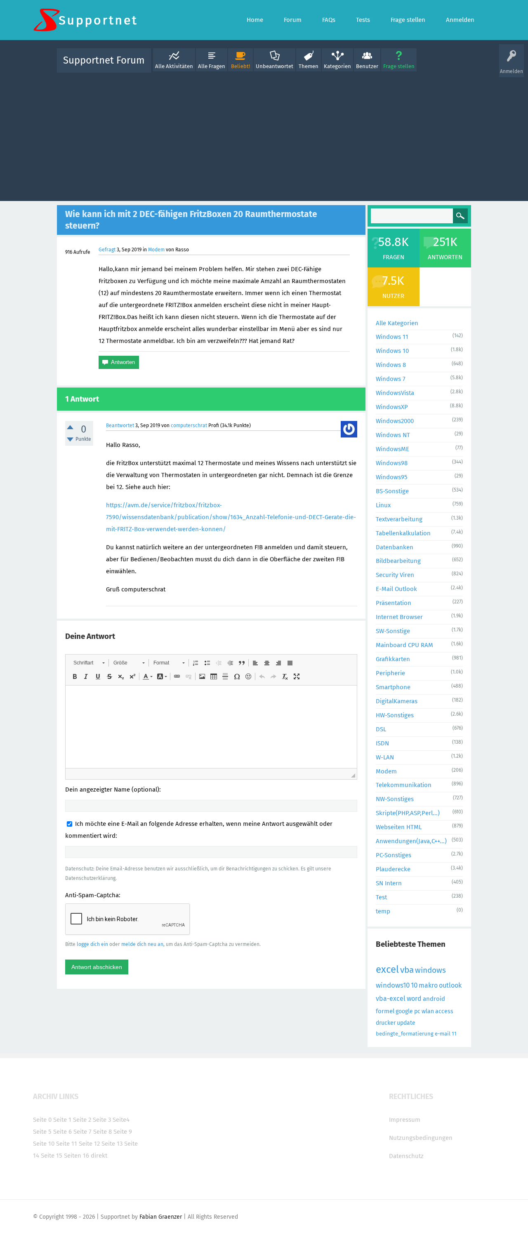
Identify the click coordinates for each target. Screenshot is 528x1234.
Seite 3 (102, 1119)
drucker (386, 1022)
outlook (450, 985)
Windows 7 (390, 379)
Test (381, 897)
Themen (308, 66)
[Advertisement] (264, 135)
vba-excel (390, 998)
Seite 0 (42, 1119)
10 (414, 985)
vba (407, 970)
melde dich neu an (142, 944)
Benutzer (367, 66)
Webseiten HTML (399, 827)
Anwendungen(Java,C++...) (411, 841)
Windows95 (392, 477)
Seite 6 (62, 1131)
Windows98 (392, 463)
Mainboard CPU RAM (404, 645)
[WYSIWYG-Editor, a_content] (211, 727)
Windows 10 (392, 351)
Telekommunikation (403, 785)
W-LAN (385, 757)
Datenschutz (406, 1156)
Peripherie (390, 673)
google (404, 1011)
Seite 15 (51, 1155)
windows (430, 970)
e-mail (442, 1034)
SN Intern (389, 883)
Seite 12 (89, 1143)
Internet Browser (399, 617)
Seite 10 (43, 1143)
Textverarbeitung (399, 519)
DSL (381, 729)
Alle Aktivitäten (174, 66)
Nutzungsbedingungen (421, 1138)
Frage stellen (399, 66)
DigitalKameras (396, 701)
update (406, 1022)
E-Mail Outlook (396, 589)
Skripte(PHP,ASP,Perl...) (408, 813)
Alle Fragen (211, 66)
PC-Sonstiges (393, 855)
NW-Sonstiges (395, 799)
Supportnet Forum (104, 60)
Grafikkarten (393, 659)
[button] (89, 663)
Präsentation (393, 603)
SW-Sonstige (393, 631)
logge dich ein (92, 944)
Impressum (404, 1119)
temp (383, 911)
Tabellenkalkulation (403, 533)
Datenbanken (394, 547)
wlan (428, 1011)
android (434, 998)
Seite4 (121, 1119)
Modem (156, 250)
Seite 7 (82, 1131)
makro (428, 985)
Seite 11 (66, 1143)
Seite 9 (122, 1131)
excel (387, 969)
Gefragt (107, 250)
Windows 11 (392, 336)
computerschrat (189, 425)
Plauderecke (393, 869)
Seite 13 (112, 1143)
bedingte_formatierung (405, 1034)
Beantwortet (120, 425)
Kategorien (337, 66)
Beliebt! (240, 66)
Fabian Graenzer (160, 1216)
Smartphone (393, 687)
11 (454, 1034)
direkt (99, 1155)
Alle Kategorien (397, 323)
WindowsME (392, 449)
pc (417, 1011)
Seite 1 (62, 1119)
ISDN (382, 743)
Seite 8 (102, 1131)
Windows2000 (395, 421)
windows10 (393, 985)
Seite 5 (42, 1131)
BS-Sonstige (392, 491)
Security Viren (395, 575)
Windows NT (393, 435)
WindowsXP (392, 407)
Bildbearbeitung (398, 561)
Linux (383, 505)
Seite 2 (82, 1119)
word (414, 998)
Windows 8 (391, 365)
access (444, 1011)
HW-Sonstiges (395, 715)
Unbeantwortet (274, 66)
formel (385, 1011)
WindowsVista (395, 393)
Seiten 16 (76, 1155)
